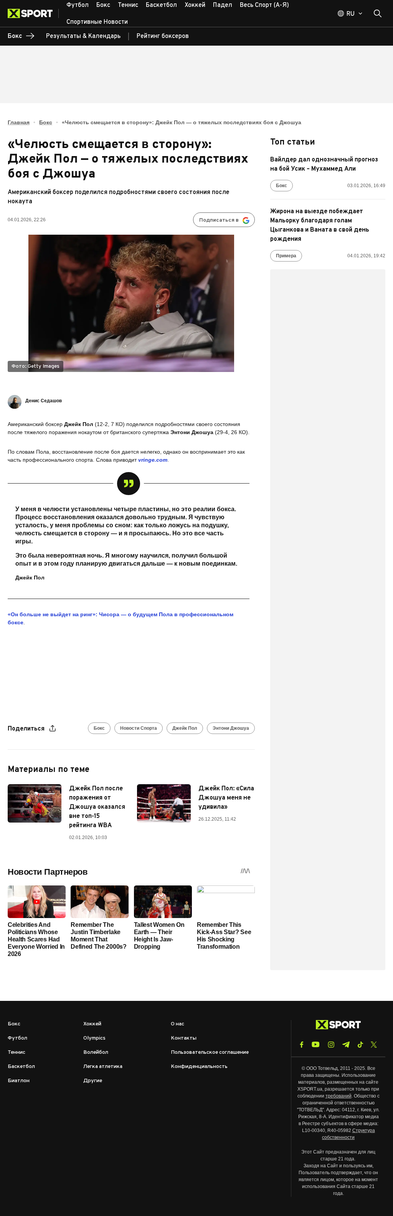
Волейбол (95, 1052)
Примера (286, 255)
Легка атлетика (102, 1066)
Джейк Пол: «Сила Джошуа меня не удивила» (226, 798)
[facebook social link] (302, 1045)
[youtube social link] (315, 1044)
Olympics (94, 1038)
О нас (177, 1024)
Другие (92, 1081)
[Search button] (377, 13)
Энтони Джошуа (231, 728)
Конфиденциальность (199, 1066)
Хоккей (92, 1024)
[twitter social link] (374, 1045)
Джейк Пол (184, 728)
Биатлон (19, 1081)
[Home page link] (33, 13)
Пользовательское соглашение (210, 1052)
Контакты (183, 1038)
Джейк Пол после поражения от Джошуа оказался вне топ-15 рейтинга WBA (97, 807)
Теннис (16, 1052)
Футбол (17, 1038)
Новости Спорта (138, 728)
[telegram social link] (346, 1045)
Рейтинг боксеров (163, 36)
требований (338, 1096)
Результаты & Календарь (83, 36)
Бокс (45, 122)
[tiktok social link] (360, 1045)
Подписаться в (219, 220)
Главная (19, 122)
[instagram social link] (331, 1045)
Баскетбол (21, 1066)
